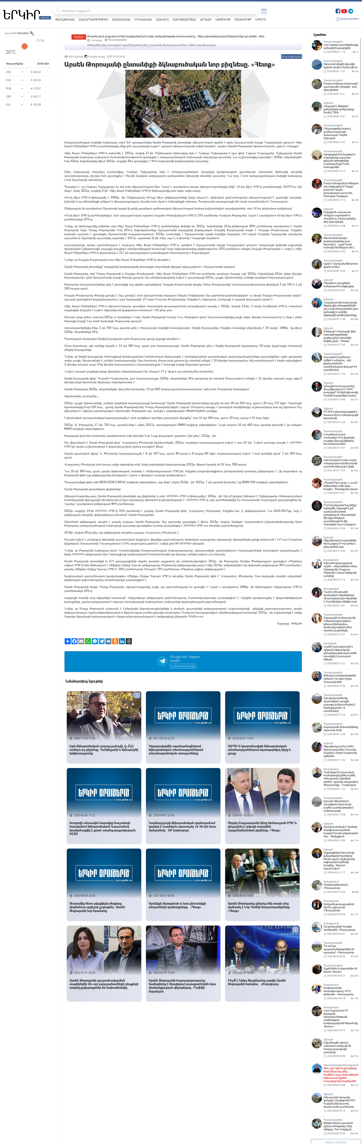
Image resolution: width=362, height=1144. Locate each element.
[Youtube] (344, 10)
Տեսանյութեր (350, 19)
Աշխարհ (162, 19)
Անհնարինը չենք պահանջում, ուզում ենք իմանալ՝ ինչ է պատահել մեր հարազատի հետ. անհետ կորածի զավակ (151, 36)
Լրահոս (320, 35)
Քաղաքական (65, 19)
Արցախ (206, 19)
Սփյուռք (223, 19)
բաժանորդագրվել (183, 666)
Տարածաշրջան (184, 19)
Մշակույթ (242, 19)
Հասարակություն (93, 19)
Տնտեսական (121, 19)
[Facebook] (338, 10)
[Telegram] (351, 10)
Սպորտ (260, 19)
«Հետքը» (292, 146)
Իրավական (143, 19)
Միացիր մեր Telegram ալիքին (185, 659)
